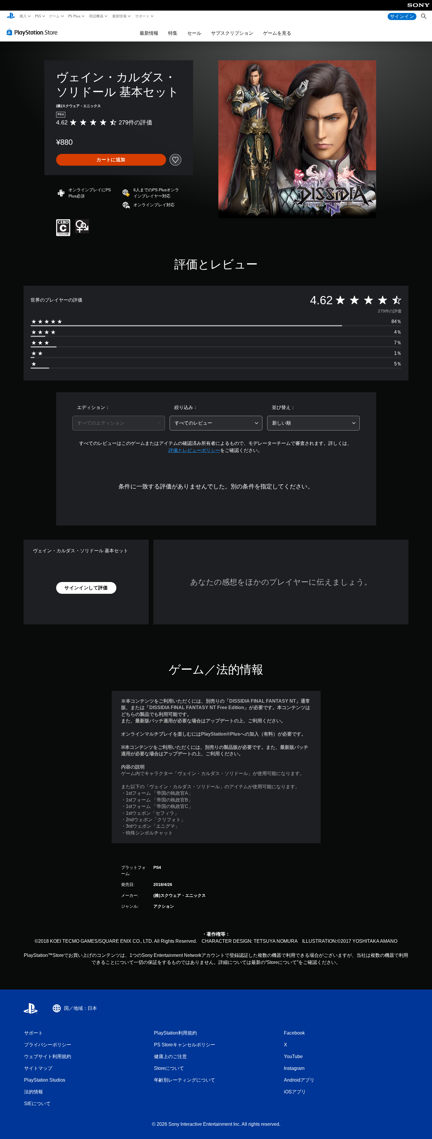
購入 (23, 16)
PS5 (38, 16)
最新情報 (119, 16)
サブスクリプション (232, 33)
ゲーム (54, 16)
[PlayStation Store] (34, 32)
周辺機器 (96, 16)
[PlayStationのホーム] (11, 16)
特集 (173, 33)
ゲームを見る (277, 33)
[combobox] (118, 423)
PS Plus (74, 16)
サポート (142, 16)
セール (194, 33)
